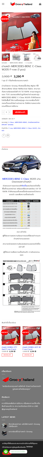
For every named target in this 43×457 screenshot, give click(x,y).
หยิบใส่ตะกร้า (20, 112)
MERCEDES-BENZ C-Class (15, 179)
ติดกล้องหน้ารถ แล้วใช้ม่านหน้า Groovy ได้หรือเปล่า (24, 425)
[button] (3, 4)
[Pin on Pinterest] (8, 135)
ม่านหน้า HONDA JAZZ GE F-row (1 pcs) (32, 348)
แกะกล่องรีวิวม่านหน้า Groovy (20, 432)
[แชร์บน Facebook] (4, 135)
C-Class (29, 63)
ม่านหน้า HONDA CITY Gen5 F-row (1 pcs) (9, 348)
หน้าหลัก (4, 63)
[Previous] (5, 32)
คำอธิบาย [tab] (5, 149)
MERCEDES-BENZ (16, 63)
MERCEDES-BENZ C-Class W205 (25, 128)
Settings (29, 446)
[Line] (5, 451)
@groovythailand (9, 409)
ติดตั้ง (24, 185)
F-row (11, 128)
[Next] (38, 32)
